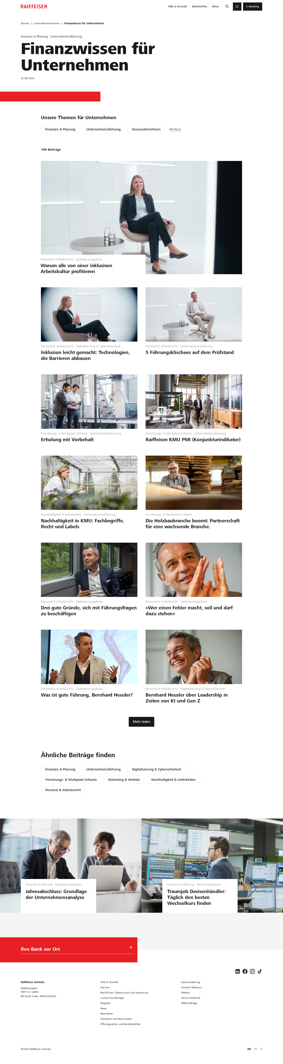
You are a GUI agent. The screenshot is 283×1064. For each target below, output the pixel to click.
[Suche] (227, 6)
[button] (179, 129)
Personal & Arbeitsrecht (63, 790)
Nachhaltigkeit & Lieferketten (173, 780)
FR (255, 1049)
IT (261, 1049)
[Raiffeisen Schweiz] (33, 6)
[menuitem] (178, 6)
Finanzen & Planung (60, 129)
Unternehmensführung (103, 129)
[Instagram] (252, 971)
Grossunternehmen (146, 129)
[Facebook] (245, 971)
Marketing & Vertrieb (124, 780)
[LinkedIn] (237, 971)
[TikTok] (259, 971)
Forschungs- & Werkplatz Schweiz (71, 780)
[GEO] (131, 947)
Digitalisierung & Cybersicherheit (156, 769)
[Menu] (237, 6)
